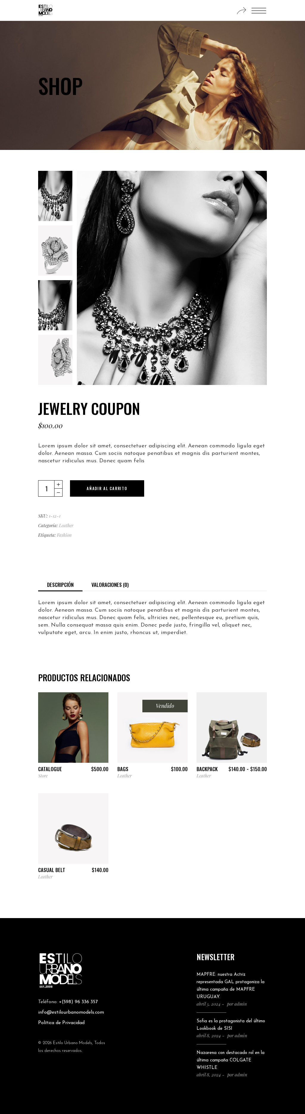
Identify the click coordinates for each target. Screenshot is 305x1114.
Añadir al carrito (107, 488)
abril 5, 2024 (209, 1004)
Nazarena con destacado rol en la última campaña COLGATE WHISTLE (230, 1060)
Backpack (207, 769)
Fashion (64, 535)
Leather (66, 525)
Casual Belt (51, 870)
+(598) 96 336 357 (78, 1002)
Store (43, 776)
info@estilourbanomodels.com (71, 1012)
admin (240, 1004)
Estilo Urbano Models (72, 1043)
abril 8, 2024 (209, 1035)
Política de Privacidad (61, 1023)
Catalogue (50, 769)
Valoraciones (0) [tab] (110, 584)
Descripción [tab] (60, 584)
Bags (122, 769)
